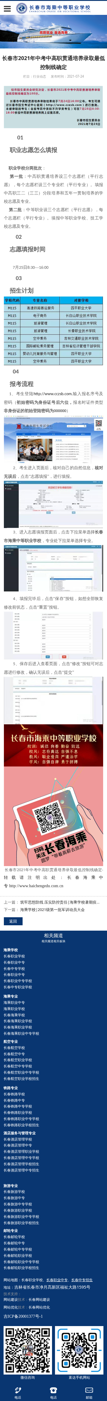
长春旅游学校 (14, 1191)
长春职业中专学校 (18, 980)
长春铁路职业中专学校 (21, 1118)
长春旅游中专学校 (18, 1204)
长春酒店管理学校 (18, 1139)
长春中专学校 (14, 968)
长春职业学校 (14, 956)
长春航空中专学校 (18, 1066)
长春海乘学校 (14, 1015)
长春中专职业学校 (18, 987)
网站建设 (11, 1299)
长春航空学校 (14, 1047)
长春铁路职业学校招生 (21, 1125)
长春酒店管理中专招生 (21, 1170)
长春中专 (14, 1243)
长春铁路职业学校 (18, 1112)
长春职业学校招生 (21, 1267)
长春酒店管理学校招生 (21, 1164)
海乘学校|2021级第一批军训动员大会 (52, 909)
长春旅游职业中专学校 (21, 1216)
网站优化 (11, 1307)
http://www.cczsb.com (53, 394)
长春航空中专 (14, 1054)
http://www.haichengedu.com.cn (36, 886)
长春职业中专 (14, 962)
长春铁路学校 (14, 1094)
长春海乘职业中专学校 (21, 1033)
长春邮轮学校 (14, 1236)
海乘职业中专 (14, 1002)
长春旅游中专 (14, 1198)
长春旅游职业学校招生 (21, 1223)
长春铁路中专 (14, 1100)
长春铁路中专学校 (18, 1106)
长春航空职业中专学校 (21, 1072)
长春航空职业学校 (18, 1060)
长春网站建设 (39, 1299)
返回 (13, 921)
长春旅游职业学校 (18, 1210)
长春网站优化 (39, 1307)
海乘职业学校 (14, 1008)
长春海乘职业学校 (18, 1021)
